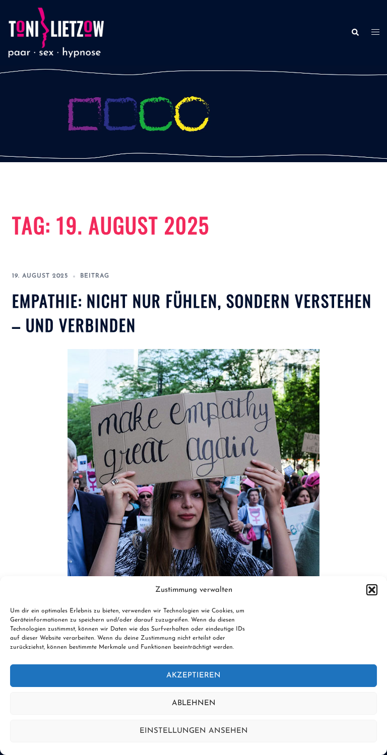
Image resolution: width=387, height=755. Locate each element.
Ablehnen (194, 703)
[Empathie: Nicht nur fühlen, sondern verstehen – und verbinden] (193, 474)
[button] (372, 590)
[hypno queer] (56, 32)
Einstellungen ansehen (194, 731)
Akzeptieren (193, 675)
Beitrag (94, 276)
